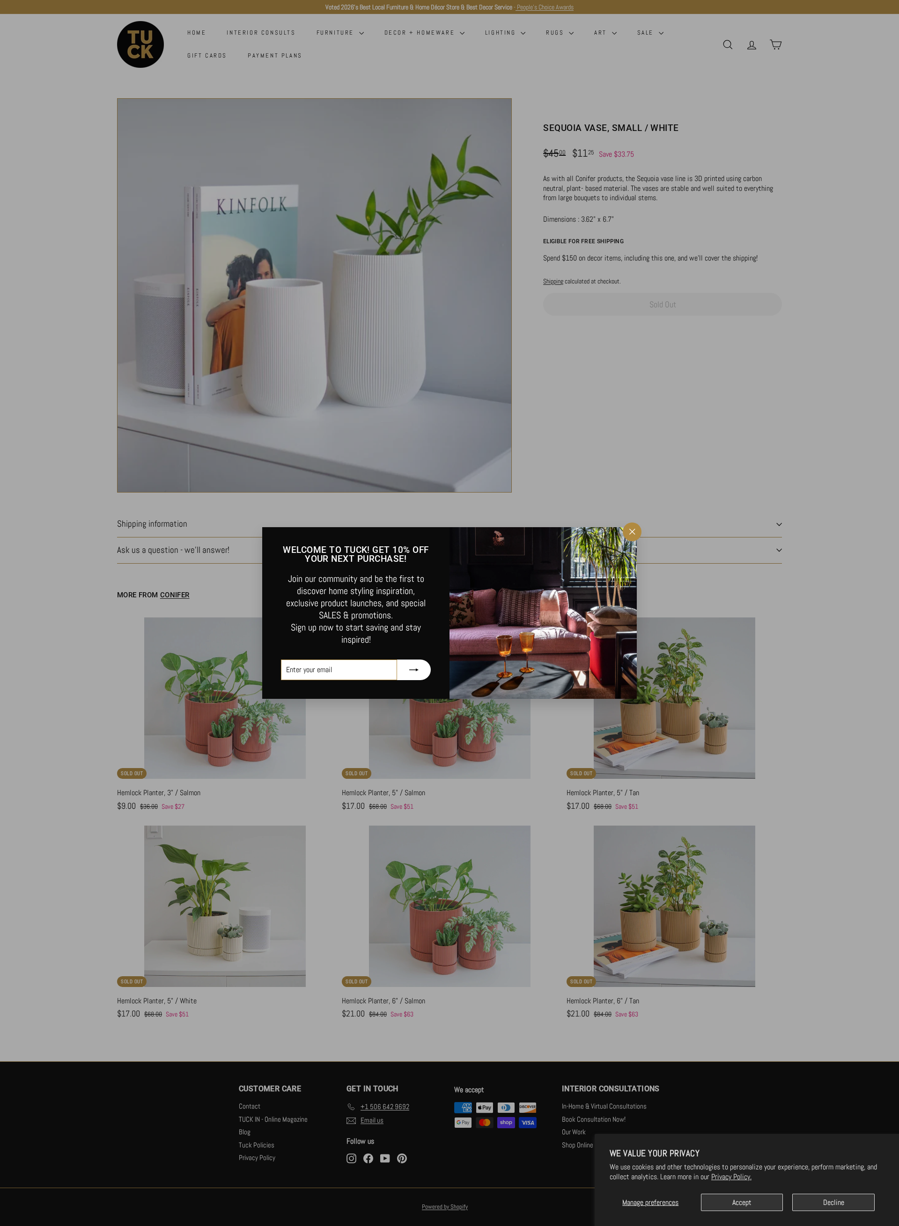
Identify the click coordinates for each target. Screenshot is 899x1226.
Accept (742, 1202)
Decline (833, 1202)
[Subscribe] (414, 670)
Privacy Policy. (731, 1177)
